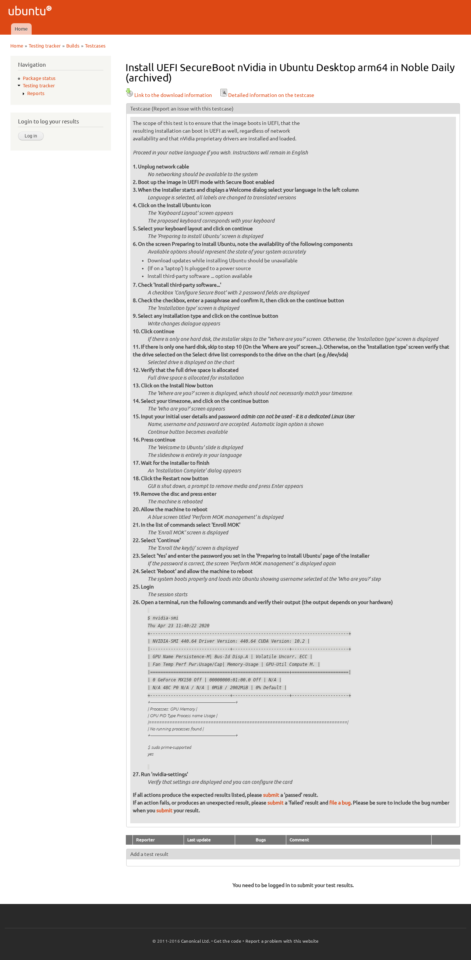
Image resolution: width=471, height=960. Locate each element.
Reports (36, 93)
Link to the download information (173, 95)
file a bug (340, 803)
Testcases (95, 45)
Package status (39, 78)
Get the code (227, 941)
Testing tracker (45, 45)
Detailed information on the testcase (271, 95)
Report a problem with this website (282, 941)
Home (21, 28)
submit (271, 795)
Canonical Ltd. (195, 941)
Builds (72, 45)
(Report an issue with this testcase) (193, 109)
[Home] (31, 11)
